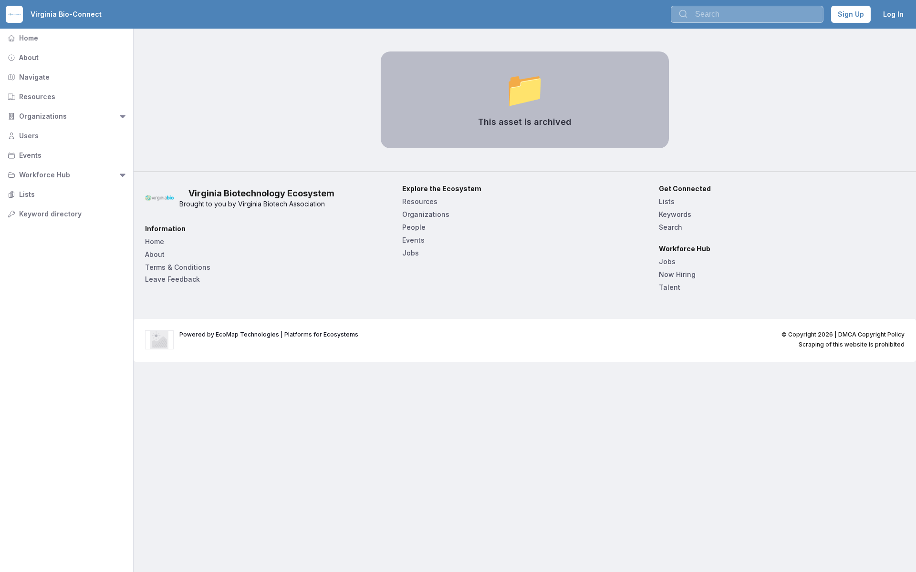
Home (22, 38)
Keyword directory (44, 214)
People (414, 227)
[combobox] (747, 14)
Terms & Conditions (177, 267)
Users (22, 136)
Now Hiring (677, 274)
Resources (30, 96)
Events (24, 155)
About (22, 57)
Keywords (675, 214)
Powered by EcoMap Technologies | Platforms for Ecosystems (268, 334)
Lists (20, 194)
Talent (669, 287)
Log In (893, 14)
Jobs (410, 253)
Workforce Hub (38, 175)
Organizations (36, 116)
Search (670, 227)
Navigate (28, 77)
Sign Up (851, 14)
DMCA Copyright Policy (871, 334)
